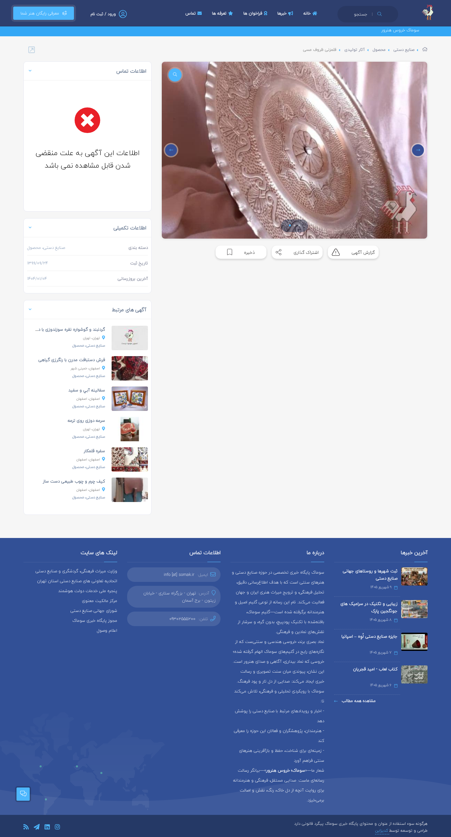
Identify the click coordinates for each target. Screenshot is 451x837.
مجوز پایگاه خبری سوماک (94, 620)
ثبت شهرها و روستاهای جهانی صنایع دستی (370, 574)
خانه (307, 13)
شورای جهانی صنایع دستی (93, 610)
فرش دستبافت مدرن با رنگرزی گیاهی (71, 359)
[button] (290, 225)
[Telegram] (37, 827)
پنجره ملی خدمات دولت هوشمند (87, 590)
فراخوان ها (252, 13)
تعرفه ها (219, 13)
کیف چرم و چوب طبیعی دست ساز (74, 481)
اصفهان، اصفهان (88, 398)
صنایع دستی (404, 49)
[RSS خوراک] (26, 827)
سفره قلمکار (94, 450)
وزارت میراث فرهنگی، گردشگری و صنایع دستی (76, 571)
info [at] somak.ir (179, 574)
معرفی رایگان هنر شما (39, 13)
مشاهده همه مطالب (358, 700)
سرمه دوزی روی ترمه (86, 420)
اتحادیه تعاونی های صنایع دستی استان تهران (77, 581)
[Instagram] (57, 827)
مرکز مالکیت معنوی (99, 600)
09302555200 (182, 618)
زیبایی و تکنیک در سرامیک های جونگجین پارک (369, 607)
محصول (379, 49)
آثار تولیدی (354, 49)
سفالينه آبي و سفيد (86, 390)
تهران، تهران (91, 338)
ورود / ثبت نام (103, 14)
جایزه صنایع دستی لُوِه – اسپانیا (369, 636)
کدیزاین (382, 830)
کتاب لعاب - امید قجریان (375, 669)
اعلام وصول (107, 630)
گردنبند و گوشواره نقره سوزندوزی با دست (68, 329)
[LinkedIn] (47, 827)
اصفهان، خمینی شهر (85, 368)
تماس (190, 13)
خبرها (282, 13)
